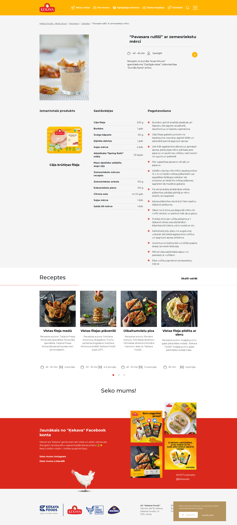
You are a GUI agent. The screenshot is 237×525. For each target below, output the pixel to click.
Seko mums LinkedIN (52, 461)
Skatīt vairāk (189, 278)
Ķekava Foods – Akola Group (53, 23)
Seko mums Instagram (53, 456)
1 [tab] (113, 375)
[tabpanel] (58, 330)
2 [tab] (119, 375)
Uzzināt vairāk (208, 515)
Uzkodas (85, 23)
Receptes (74, 23)
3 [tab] (124, 375)
